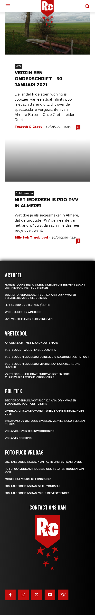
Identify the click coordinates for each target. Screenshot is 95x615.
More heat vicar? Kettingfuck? (28, 479)
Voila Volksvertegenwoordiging (30, 431)
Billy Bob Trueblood (31, 237)
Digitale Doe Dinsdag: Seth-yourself (32, 486)
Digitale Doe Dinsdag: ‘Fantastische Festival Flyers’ (43, 461)
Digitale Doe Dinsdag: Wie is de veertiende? (37, 493)
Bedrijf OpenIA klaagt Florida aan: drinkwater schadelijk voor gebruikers (40, 296)
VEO (18, 66)
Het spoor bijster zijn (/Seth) (27, 305)
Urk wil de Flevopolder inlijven (29, 319)
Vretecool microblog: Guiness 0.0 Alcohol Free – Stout (47, 357)
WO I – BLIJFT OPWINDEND (23, 312)
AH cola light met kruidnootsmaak (31, 342)
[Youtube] (50, 595)
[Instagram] (23, 595)
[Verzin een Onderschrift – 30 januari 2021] (47, 33)
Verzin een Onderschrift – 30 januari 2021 (38, 79)
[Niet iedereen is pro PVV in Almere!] (47, 160)
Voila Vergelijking (18, 438)
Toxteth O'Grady (28, 126)
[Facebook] (10, 595)
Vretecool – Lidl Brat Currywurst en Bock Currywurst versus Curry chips (37, 376)
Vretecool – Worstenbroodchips (30, 349)
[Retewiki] (63, 595)
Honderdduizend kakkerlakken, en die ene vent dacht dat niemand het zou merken (45, 286)
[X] (36, 595)
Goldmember (24, 193)
